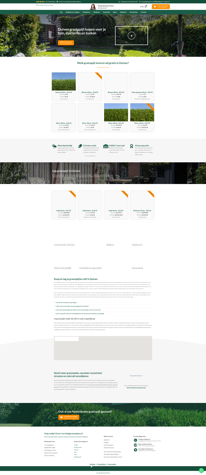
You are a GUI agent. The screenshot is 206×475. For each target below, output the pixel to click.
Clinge (76, 445)
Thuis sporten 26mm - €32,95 (142, 92)
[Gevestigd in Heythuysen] (135, 449)
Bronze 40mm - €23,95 (116, 92)
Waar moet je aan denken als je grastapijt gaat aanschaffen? (72, 306)
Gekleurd (123, 12)
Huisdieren (86, 12)
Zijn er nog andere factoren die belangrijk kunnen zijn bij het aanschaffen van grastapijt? (80, 313)
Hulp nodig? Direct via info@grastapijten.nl (63, 433)
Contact (143, 12)
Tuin (61, 12)
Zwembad (106, 12)
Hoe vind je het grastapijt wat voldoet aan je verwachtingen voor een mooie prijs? (78, 310)
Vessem (76, 449)
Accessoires (134, 12)
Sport (115, 12)
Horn (75, 454)
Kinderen (96, 12)
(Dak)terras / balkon (73, 12)
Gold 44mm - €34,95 (90, 211)
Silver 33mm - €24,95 (90, 123)
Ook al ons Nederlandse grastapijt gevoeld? (85, 411)
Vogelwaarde (77, 457)
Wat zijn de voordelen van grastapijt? (66, 302)
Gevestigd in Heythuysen (145, 449)
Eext (75, 452)
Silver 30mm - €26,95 (64, 123)
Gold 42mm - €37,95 (63, 211)
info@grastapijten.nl (144, 439)
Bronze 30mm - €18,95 (90, 92)
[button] (132, 36)
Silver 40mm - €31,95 (116, 123)
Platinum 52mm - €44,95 (142, 211)
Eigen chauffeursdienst (145, 444)
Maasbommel (78, 447)
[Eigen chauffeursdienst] (135, 445)
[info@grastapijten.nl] (135, 440)
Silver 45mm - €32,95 (142, 123)
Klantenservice (106, 6)
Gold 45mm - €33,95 (116, 211)
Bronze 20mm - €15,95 (64, 92)
